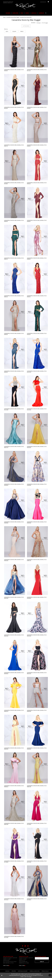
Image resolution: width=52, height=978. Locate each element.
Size (7, 31)
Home (4, 17)
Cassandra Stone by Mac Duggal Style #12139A (14, 409)
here (30, 976)
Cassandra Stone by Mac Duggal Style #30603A (14, 484)
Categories (26, 26)
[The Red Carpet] (26, 6)
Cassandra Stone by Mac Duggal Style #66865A (37, 748)
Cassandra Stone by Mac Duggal (12, 17)
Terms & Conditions (35, 971)
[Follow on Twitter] (26, 946)
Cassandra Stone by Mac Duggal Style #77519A (37, 861)
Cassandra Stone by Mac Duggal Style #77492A (37, 824)
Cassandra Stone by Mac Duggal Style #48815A (37, 560)
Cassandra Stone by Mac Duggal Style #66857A (14, 711)
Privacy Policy (45, 971)
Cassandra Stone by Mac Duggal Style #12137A (37, 371)
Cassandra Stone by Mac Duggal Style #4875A (37, 296)
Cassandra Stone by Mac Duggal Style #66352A (14, 635)
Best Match (33, 22)
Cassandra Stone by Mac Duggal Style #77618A (14, 937)
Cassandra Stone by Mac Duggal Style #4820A (37, 221)
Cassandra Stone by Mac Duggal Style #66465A (14, 673)
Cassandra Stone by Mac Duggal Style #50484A (37, 597)
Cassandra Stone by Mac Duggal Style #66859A (14, 748)
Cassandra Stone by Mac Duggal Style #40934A (14, 560)
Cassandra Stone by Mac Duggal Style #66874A (37, 786)
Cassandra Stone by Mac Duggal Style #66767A (37, 673)
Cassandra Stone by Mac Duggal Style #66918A (14, 824)
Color (14, 31)
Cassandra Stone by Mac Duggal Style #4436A (37, 108)
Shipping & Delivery (22, 971)
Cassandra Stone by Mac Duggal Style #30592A (37, 447)
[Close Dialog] (2, 975)
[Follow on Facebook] (23, 946)
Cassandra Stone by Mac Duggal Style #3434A (14, 108)
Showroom (41, 12)
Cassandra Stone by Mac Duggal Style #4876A (14, 334)
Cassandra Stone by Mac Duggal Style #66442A (37, 635)
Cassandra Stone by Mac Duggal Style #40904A (37, 522)
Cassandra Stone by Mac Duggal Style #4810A (37, 183)
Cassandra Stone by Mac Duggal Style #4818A (14, 221)
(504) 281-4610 (10, 1)
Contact (7, 971)
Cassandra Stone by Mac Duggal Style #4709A (14, 183)
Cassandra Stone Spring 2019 (25, 17)
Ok (50, 975)
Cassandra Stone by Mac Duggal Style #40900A (14, 522)
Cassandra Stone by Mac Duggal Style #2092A (14, 70)
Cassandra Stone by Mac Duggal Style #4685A (37, 145)
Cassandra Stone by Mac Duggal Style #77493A (14, 861)
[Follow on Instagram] (28, 946)
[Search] (46, 13)
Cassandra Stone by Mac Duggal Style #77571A (14, 899)
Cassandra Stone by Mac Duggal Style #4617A (14, 145)
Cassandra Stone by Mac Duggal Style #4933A (14, 371)
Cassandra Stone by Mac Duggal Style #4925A (37, 334)
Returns (14, 971)
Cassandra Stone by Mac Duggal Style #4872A (14, 296)
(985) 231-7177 (10, 2)
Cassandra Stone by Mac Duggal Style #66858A (37, 711)
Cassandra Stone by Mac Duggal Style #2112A (37, 70)
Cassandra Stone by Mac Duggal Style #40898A (37, 484)
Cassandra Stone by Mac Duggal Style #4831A (14, 258)
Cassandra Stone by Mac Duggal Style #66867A (14, 786)
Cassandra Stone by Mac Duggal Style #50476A (14, 597)
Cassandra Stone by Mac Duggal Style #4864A (37, 258)
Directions (6, 965)
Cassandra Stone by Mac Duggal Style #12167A (37, 409)
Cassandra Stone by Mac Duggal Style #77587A (37, 899)
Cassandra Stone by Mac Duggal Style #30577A (14, 447)
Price (21, 31)
